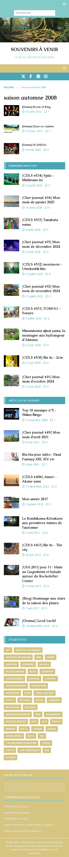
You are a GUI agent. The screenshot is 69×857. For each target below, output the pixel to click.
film (27, 693)
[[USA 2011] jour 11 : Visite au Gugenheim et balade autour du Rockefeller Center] (11, 570)
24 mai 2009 (33, 150)
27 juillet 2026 (34, 274)
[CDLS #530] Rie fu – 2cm (42, 357)
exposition (38, 685)
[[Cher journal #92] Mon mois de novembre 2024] (11, 290)
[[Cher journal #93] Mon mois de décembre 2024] (11, 245)
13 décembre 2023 (37, 486)
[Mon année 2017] (11, 502)
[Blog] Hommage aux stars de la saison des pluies (43, 600)
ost (44, 721)
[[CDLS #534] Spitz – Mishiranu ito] (11, 179)
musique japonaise (18, 714)
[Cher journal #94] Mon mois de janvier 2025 (41, 199)
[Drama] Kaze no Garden (38, 126)
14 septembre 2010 (38, 626)
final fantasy (44, 693)
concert (50, 678)
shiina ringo (14, 736)
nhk (37, 714)
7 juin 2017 (32, 608)
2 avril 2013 (33, 532)
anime (50, 657)
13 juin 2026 (33, 386)
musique (30, 707)
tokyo (46, 743)
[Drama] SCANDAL (34, 145)
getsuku (24, 700)
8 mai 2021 (32, 442)
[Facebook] (30, 76)
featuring (12, 693)
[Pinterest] (38, 76)
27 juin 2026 (33, 345)
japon (39, 700)
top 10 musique (29, 750)
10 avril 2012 (33, 111)
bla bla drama (15, 671)
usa (46, 750)
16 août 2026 (34, 207)
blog (33, 671)
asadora (11, 664)
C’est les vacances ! (31, 831)
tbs (42, 736)
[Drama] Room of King (36, 107)
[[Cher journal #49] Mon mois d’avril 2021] (11, 436)
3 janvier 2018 (34, 504)
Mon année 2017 (35, 499)
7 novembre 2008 (37, 420)
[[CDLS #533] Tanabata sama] (11, 223)
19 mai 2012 (33, 586)
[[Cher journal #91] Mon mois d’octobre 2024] (11, 380)
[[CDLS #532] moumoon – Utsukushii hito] (11, 268)
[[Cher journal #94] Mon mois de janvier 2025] (11, 201)
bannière (28, 664)
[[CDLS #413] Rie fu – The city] (11, 548)
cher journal (14, 678)
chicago (34, 678)
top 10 (10, 750)
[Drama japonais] (11, 111)
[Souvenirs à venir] (34, 40)
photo (56, 721)
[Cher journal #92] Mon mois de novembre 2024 (41, 288)
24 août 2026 (34, 185)
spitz (31, 736)
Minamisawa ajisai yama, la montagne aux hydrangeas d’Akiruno (43, 335)
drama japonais (16, 685)
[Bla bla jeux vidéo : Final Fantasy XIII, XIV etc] (11, 456)
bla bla (44, 664)
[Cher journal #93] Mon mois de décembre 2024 (41, 244)
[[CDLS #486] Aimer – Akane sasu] (11, 480)
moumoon (12, 707)
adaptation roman (18, 657)
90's (8, 650)
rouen (52, 729)
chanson (47, 671)
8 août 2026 (33, 229)
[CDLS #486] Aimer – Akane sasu (39, 479)
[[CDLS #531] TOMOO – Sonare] (11, 312)
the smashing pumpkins (21, 743)
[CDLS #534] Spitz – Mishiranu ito (38, 177)
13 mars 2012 (34, 131)
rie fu (24, 729)
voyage (10, 757)
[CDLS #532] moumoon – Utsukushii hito (42, 266)
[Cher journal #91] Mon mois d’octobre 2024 (41, 379)
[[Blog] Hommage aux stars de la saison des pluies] (11, 602)
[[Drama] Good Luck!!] (11, 622)
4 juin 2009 (32, 464)
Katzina (8, 812)
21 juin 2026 (33, 362)
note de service (16, 721)
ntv (33, 721)
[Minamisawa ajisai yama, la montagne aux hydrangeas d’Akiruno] (11, 334)
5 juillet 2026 (33, 318)
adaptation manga (28, 650)
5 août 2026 (33, 252)
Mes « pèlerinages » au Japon (37, 824)
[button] (63, 4)
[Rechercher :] (34, 12)
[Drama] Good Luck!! (39, 620)
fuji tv (10, 700)
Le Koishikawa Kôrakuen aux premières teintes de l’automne (42, 523)
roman (37, 729)
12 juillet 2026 (34, 296)
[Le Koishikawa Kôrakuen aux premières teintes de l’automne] (11, 521)
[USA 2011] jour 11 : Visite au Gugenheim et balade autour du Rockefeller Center (42, 574)
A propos (23, 806)
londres (54, 700)
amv (38, 657)
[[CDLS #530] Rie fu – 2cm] (11, 361)
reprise (10, 729)
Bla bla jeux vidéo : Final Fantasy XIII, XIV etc (41, 456)
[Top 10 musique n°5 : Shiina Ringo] (11, 414)
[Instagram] (45, 76)
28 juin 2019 (33, 555)
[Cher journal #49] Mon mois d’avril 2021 (41, 434)
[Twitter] (23, 76)
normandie (53, 714)
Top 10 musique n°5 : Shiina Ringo (39, 412)
